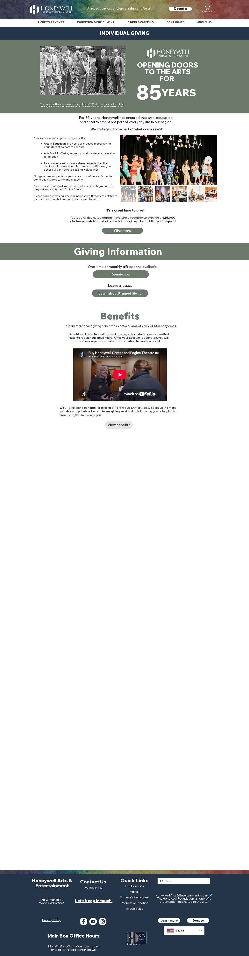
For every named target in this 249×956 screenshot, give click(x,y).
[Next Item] (208, 160)
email (172, 326)
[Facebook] (83, 921)
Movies (134, 892)
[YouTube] (93, 921)
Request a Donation (134, 903)
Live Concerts (134, 886)
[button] (51, 22)
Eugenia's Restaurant (134, 897)
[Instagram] (102, 921)
